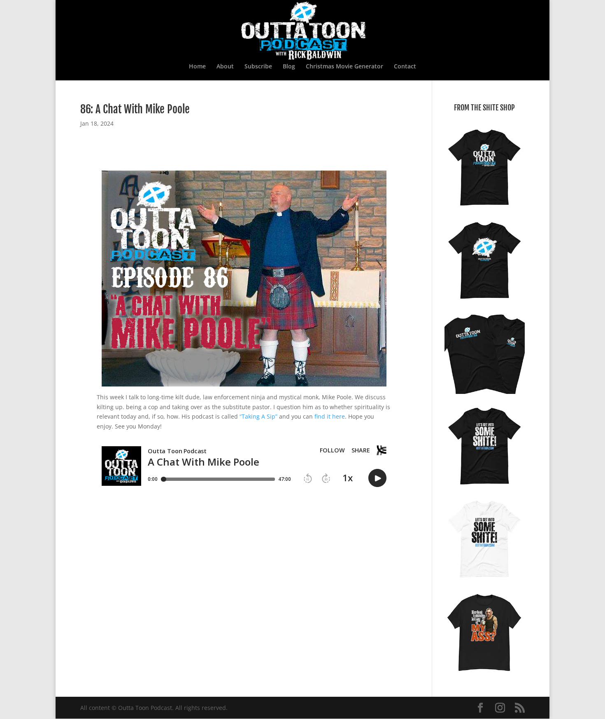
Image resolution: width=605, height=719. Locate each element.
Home (197, 66)
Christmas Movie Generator (344, 66)
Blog (289, 66)
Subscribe (258, 66)
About (225, 66)
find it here (329, 416)
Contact (405, 66)
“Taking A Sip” (258, 416)
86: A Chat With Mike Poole (135, 109)
